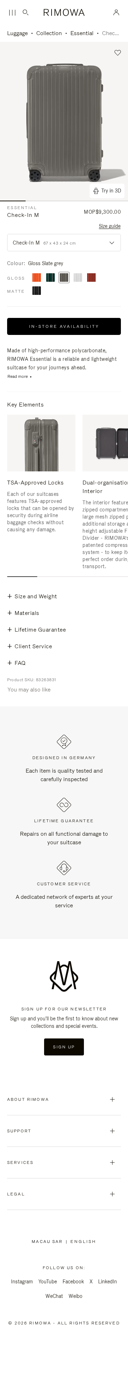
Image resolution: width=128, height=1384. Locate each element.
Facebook (73, 1281)
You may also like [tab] (28, 689)
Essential (82, 33)
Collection (49, 33)
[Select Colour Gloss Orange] (37, 278)
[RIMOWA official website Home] (64, 12)
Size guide (110, 226)
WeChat (54, 1296)
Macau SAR (48, 1241)
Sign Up (64, 1047)
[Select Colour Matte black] (37, 291)
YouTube (47, 1281)
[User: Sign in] (116, 12)
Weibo (75, 1296)
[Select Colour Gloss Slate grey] (64, 278)
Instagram (22, 1281)
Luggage (17, 33)
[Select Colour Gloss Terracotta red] (91, 278)
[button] (117, 53)
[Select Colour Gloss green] (50, 278)
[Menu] (12, 12)
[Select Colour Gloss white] (78, 278)
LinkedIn (107, 1281)
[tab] (22, 576)
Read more (17, 376)
